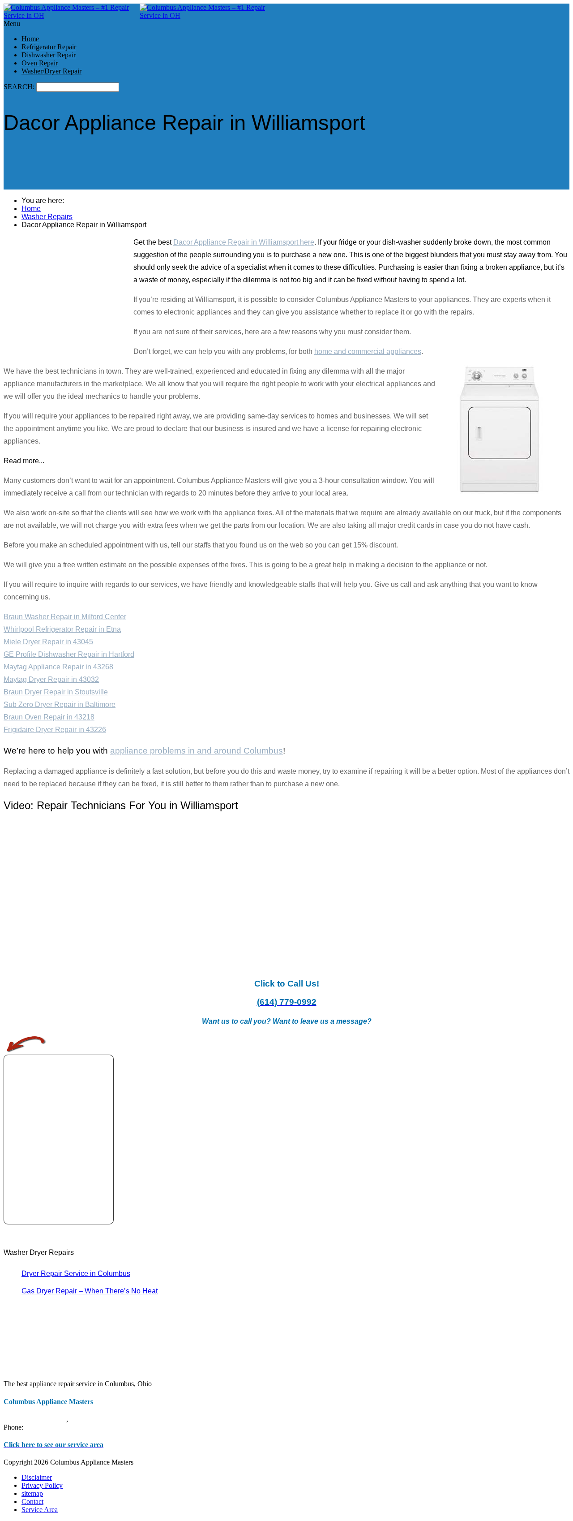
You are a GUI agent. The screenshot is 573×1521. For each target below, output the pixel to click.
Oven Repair (39, 63)
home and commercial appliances (367, 351)
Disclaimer (36, 1477)
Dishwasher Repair (48, 55)
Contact (32, 1501)
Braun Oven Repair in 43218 (49, 717)
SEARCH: (20, 86)
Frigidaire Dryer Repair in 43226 (55, 729)
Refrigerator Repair (48, 47)
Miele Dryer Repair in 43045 (48, 642)
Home (30, 39)
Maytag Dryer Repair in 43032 (51, 679)
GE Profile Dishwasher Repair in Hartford (69, 654)
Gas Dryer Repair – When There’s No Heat (89, 1291)
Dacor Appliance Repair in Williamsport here (243, 242)
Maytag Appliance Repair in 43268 (58, 667)
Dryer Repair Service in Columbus (75, 1273)
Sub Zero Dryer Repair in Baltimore (59, 704)
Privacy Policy (42, 1485)
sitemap (32, 1493)
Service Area (39, 1509)
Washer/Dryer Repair (51, 71)
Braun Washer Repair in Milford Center (65, 616)
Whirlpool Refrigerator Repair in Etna (62, 629)
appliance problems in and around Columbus (196, 750)
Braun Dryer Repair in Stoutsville (56, 692)
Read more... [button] (24, 461)
